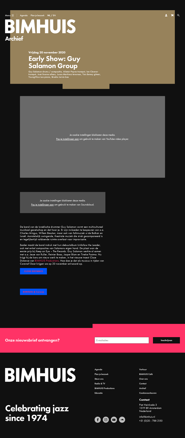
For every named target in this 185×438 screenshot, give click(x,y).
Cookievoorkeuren (148, 393)
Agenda (24, 15)
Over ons (143, 378)
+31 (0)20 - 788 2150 (150, 420)
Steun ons (99, 378)
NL (48, 15)
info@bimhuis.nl (147, 416)
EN (54, 15)
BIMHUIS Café (146, 374)
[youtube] (114, 420)
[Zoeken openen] (178, 15)
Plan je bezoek (37, 15)
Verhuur (143, 369)
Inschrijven (166, 340)
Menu (8, 15)
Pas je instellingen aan (67, 139)
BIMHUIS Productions (47, 260)
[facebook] (98, 420)
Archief (14, 38)
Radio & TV (100, 383)
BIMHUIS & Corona (33, 291)
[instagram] (106, 420)
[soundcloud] (122, 420)
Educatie (99, 392)
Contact (142, 383)
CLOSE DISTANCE (33, 271)
